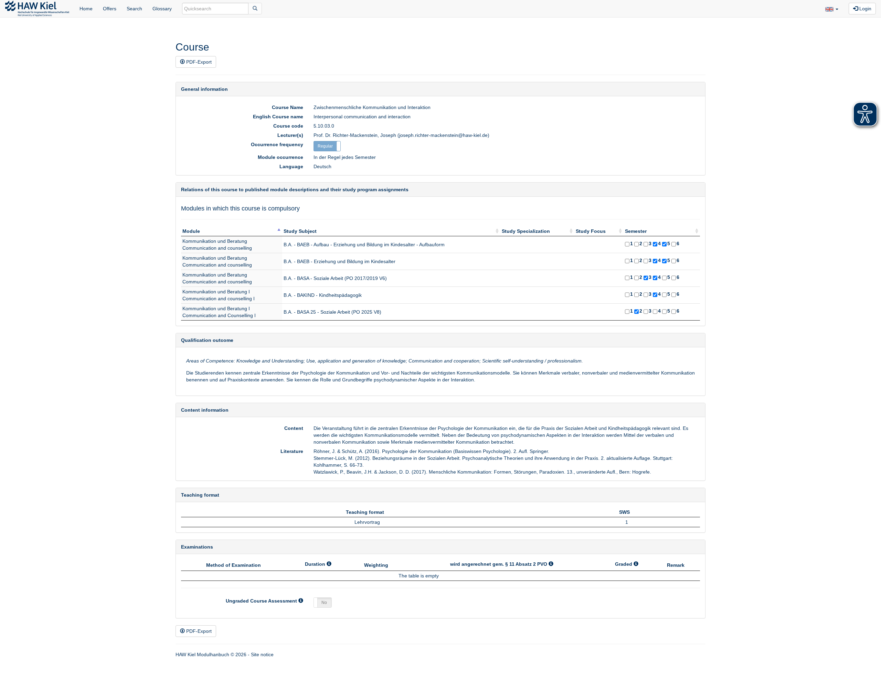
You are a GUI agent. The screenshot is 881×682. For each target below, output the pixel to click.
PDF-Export (198, 62)
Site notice (262, 654)
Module (191, 231)
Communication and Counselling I (219, 315)
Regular (325, 146)
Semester (636, 231)
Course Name (287, 107)
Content (293, 428)
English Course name (278, 116)
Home (86, 8)
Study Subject (300, 231)
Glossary (162, 8)
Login (864, 8)
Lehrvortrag (367, 522)
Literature (291, 451)
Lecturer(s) (290, 135)
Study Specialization (526, 231)
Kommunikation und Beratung (214, 241)
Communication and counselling (217, 248)
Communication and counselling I (218, 298)
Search (134, 8)
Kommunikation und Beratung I (216, 291)
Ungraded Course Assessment (262, 601)
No (324, 602)
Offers (109, 8)
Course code (288, 126)
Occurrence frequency (277, 144)
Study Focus (591, 231)
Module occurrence (280, 157)
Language (291, 166)
